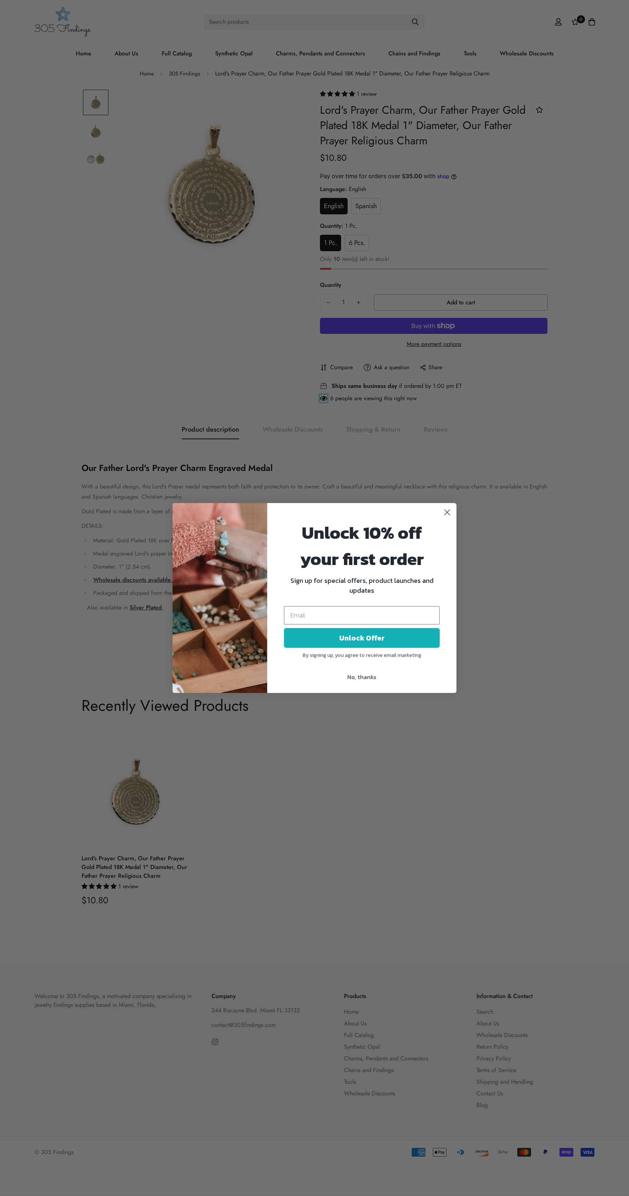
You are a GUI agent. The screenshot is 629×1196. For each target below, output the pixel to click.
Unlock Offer (362, 637)
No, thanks (361, 677)
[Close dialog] (447, 512)
